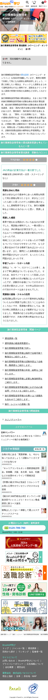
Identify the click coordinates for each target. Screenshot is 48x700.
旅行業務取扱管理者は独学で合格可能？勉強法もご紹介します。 (23, 355)
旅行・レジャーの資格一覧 (17, 404)
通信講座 (25, 75)
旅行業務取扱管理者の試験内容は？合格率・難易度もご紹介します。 (23, 363)
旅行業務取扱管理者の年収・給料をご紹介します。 (23, 372)
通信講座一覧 (11, 338)
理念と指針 (7, 676)
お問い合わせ (8, 661)
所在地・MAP (30, 676)
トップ (5, 648)
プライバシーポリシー (12, 664)
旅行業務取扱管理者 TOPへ (18, 348)
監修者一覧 (37, 651)
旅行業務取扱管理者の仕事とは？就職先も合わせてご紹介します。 (23, 397)
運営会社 (21, 667)
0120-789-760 (17, 527)
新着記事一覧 (39, 449)
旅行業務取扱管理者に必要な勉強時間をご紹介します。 (23, 380)
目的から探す (8, 651)
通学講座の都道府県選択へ (17, 343)
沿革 (18, 676)
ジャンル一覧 (18, 648)
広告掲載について (35, 664)
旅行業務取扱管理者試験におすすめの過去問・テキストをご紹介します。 (23, 389)
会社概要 (9, 667)
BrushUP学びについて (28, 661)
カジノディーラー (13, 419)
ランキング (23, 651)
